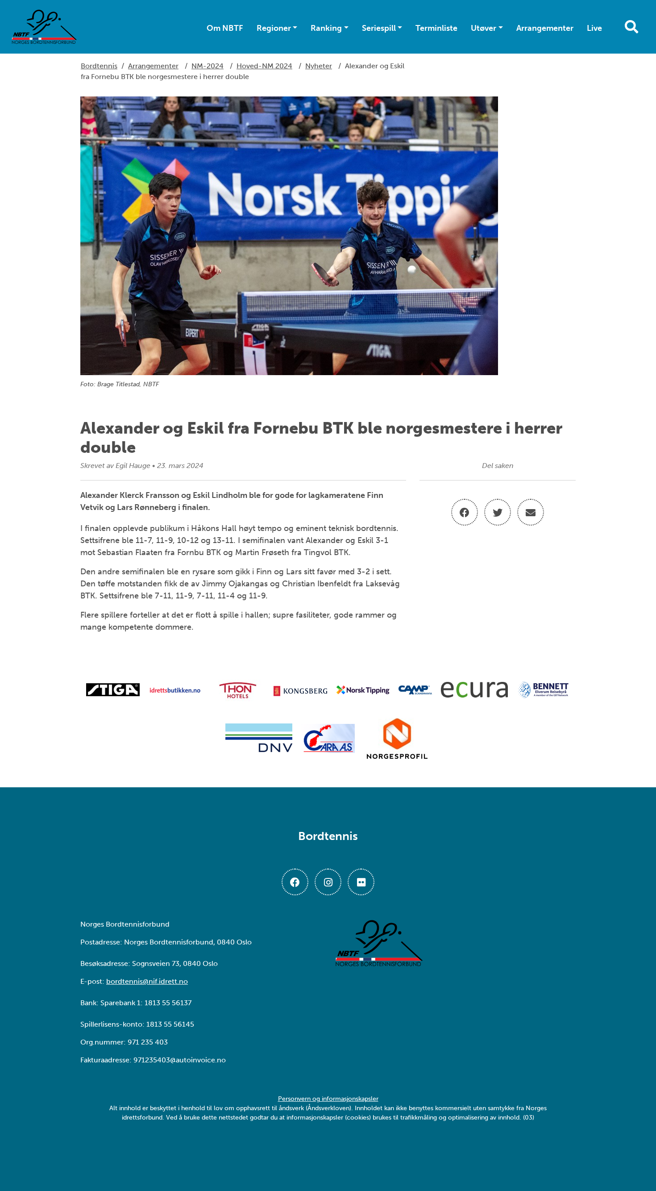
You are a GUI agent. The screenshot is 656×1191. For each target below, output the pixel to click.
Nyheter (318, 66)
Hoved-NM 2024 (264, 66)
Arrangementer (544, 28)
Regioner (274, 28)
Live (594, 28)
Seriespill (379, 28)
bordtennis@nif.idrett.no (147, 981)
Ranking (326, 28)
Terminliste (436, 28)
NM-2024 (207, 66)
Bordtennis (99, 66)
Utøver (483, 28)
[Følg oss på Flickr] (361, 882)
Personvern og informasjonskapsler (328, 1099)
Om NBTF (225, 28)
